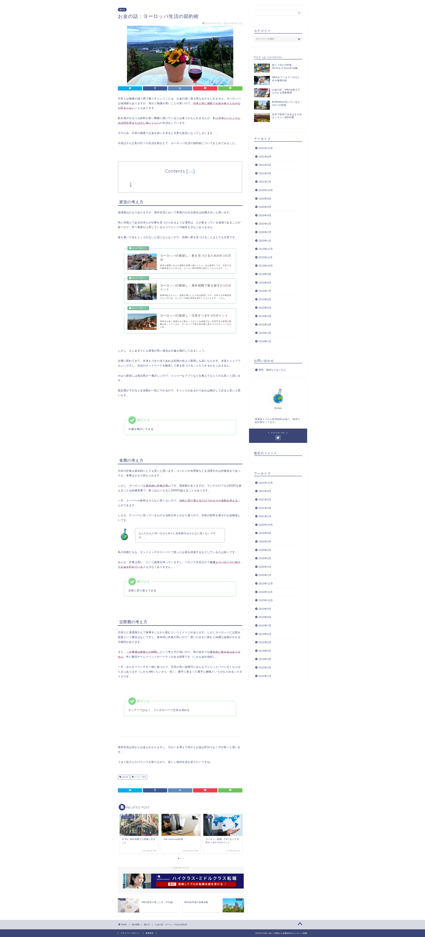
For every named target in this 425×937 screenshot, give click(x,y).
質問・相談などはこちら (272, 370)
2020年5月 (265, 206)
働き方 (122, 10)
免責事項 (150, 933)
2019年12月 (266, 248)
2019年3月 (265, 324)
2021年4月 (265, 173)
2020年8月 (265, 198)
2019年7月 (265, 290)
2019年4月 (265, 316)
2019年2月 (265, 332)
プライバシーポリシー (130, 933)
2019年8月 (265, 282)
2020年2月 (265, 232)
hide (190, 172)
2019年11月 (266, 257)
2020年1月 (265, 240)
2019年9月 (265, 274)
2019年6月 (265, 299)
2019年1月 (265, 341)
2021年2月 (265, 181)
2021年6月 (265, 156)
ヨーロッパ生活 (140, 777)
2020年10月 (266, 190)
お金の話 (124, 777)
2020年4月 (265, 215)
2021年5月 (265, 164)
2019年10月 (266, 265)
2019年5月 (265, 307)
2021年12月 (266, 148)
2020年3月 (265, 223)
